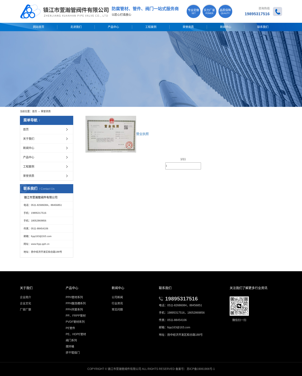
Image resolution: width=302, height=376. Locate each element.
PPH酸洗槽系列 (76, 303)
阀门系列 (71, 340)
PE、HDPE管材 (76, 334)
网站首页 (38, 26)
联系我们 (262, 26)
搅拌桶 (70, 346)
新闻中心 (225, 26)
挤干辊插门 (73, 352)
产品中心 (113, 26)
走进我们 (76, 26)
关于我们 (28, 138)
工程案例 (150, 26)
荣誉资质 (188, 26)
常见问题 (117, 309)
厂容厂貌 (25, 309)
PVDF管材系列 (75, 321)
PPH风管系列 (74, 309)
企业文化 (25, 303)
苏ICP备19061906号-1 (201, 368)
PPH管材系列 (74, 297)
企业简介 (25, 297)
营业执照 (142, 134)
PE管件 (70, 328)
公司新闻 (117, 297)
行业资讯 (117, 303)
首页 (34, 111)
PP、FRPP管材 (76, 315)
